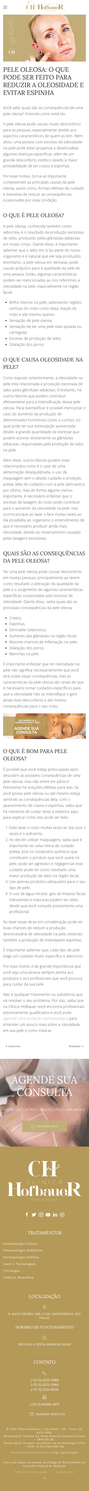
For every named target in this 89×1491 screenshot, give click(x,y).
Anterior (14, 1046)
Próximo (75, 1046)
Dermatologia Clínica (20, 1243)
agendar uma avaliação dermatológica (35, 1018)
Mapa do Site (65, 1471)
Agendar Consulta (50, 1414)
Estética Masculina (18, 1277)
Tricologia (11, 1271)
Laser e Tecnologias (19, 1264)
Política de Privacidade (31, 1471)
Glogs (55, 1452)
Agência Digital (70, 1452)
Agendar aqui (47, 1126)
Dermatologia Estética (21, 1257)
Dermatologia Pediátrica (23, 1250)
